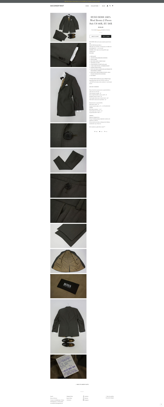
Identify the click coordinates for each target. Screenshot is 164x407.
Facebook (86, 396)
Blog (103, 5)
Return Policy (69, 398)
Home (87, 5)
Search (51, 396)
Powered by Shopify (110, 398)
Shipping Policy (70, 396)
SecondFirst (57, 6)
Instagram (86, 400)
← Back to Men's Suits (82, 384)
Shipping (99, 29)
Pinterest (86, 398)
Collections (95, 5)
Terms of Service (53, 398)
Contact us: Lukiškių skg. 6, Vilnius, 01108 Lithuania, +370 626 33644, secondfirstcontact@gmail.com (57, 401)
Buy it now (106, 36)
